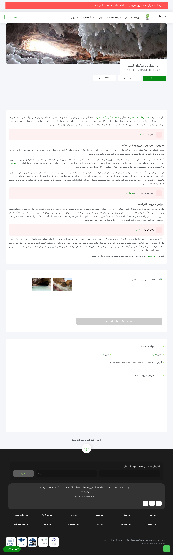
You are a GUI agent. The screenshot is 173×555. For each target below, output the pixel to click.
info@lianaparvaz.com (85, 497)
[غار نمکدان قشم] (62, 284)
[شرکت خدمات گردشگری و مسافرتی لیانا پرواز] (155, 16)
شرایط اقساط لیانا (113, 17)
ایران (154, 354)
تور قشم (12, 163)
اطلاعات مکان (104, 78)
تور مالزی (130, 193)
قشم (102, 354)
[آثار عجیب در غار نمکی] (62, 300)
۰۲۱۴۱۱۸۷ (85, 492)
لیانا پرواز (75, 17)
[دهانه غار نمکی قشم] (41, 284)
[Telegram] (159, 503)
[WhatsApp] (86, 94)
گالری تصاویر (129, 78)
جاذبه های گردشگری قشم (108, 117)
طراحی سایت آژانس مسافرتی (156, 543)
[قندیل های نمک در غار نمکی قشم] (20, 284)
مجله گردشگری (89, 17)
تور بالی (141, 134)
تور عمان (139, 230)
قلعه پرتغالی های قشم (139, 117)
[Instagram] (152, 503)
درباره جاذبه (154, 78)
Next (79, 301)
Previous (159, 301)
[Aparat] (145, 503)
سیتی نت (140, 543)
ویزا (100, 17)
